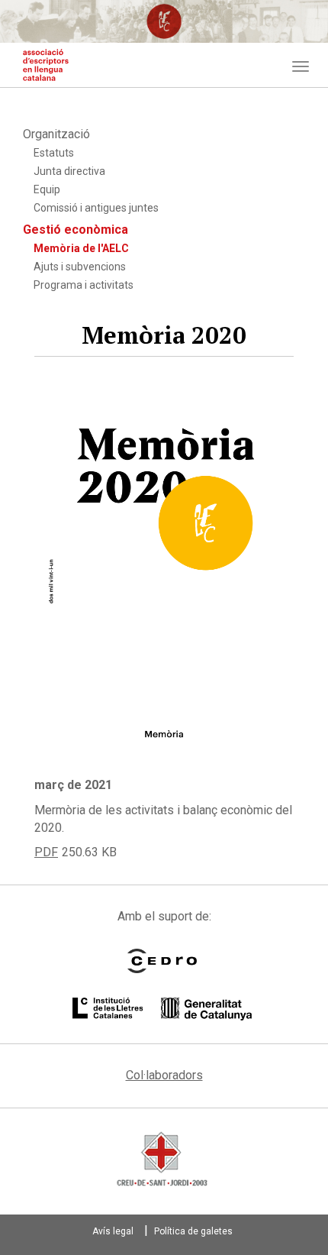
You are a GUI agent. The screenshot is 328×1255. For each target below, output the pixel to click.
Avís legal (112, 1231)
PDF (46, 852)
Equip (47, 189)
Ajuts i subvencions (80, 266)
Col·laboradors (164, 1075)
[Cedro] (162, 961)
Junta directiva (69, 171)
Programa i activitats (83, 285)
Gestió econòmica (75, 229)
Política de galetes (193, 1231)
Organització (56, 134)
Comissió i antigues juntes (96, 208)
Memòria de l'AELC (81, 248)
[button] (164, 582)
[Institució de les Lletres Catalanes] (162, 1009)
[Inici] (45, 65)
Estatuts (54, 153)
